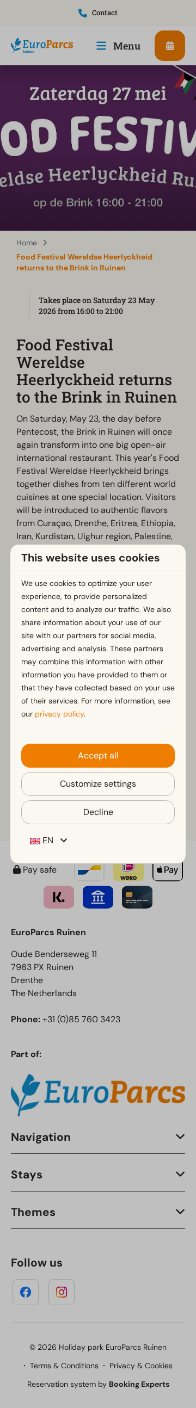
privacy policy (59, 714)
